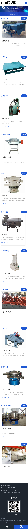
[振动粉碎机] (14, 107)
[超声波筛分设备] (14, 417)
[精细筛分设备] (14, 378)
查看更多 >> (24, 18)
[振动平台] (14, 68)
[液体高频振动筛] (14, 146)
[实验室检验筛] (14, 262)
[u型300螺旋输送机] (14, 301)
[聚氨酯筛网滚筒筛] (14, 455)
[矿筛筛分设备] (14, 339)
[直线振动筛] (14, 30)
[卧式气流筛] (14, 223)
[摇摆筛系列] (14, 184)
